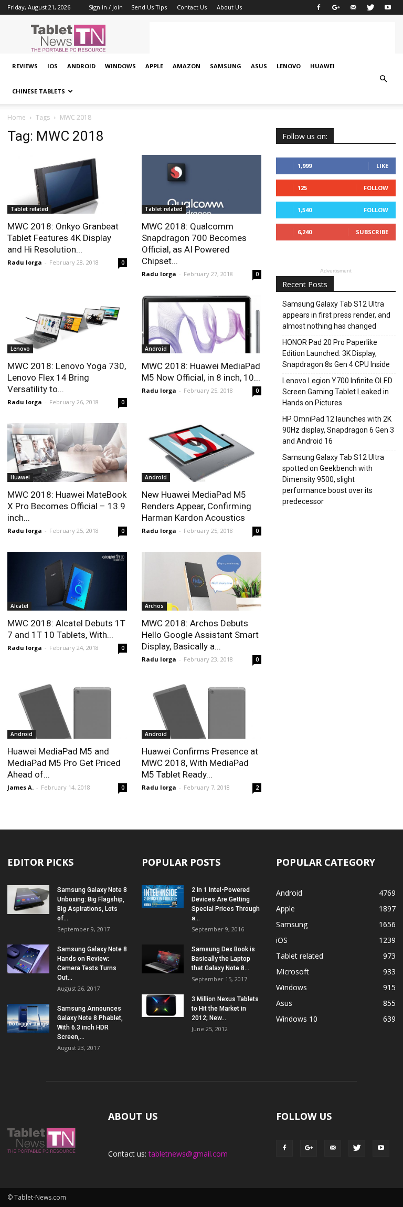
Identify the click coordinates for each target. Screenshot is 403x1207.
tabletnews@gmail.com (188, 1154)
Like (382, 166)
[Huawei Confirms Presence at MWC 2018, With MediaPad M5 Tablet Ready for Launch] (201, 709)
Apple (154, 66)
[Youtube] (388, 7)
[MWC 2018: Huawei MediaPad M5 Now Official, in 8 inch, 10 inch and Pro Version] (201, 324)
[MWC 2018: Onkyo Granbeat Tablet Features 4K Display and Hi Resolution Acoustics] (67, 184)
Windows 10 (296, 1019)
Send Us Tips (149, 7)
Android (81, 66)
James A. (20, 787)
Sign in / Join (106, 7)
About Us (229, 7)
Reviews (25, 66)
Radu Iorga (24, 262)
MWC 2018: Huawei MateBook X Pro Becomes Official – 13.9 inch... (66, 506)
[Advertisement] (272, 38)
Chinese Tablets (38, 91)
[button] (383, 78)
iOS (52, 66)
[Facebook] (318, 7)
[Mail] (353, 7)
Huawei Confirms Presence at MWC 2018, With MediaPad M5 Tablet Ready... (200, 763)
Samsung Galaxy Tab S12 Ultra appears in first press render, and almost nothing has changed (336, 315)
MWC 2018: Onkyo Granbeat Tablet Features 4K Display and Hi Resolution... (63, 238)
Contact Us (192, 7)
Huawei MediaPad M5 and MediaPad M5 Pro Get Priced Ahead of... (64, 763)
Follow (376, 188)
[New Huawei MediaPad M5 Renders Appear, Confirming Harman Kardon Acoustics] (201, 452)
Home (16, 117)
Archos (154, 606)
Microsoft (292, 972)
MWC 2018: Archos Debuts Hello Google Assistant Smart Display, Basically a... (200, 635)
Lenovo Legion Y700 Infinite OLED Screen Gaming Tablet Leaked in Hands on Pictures (337, 391)
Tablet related (29, 209)
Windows (120, 66)
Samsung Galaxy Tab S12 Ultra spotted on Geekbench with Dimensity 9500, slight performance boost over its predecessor (333, 479)
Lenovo (289, 66)
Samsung (225, 66)
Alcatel (19, 606)
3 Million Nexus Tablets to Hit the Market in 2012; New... (225, 1008)
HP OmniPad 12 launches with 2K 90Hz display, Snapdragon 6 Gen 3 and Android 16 (338, 430)
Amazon (186, 66)
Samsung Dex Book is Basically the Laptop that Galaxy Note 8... (223, 959)
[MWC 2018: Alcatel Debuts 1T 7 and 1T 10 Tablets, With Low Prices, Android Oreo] (67, 581)
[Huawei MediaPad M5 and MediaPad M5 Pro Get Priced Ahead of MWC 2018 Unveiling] (67, 709)
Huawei (322, 66)
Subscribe (372, 232)
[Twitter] (370, 7)
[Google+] (336, 7)
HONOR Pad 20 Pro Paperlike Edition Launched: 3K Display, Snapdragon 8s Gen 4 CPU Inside (336, 353)
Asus (259, 66)
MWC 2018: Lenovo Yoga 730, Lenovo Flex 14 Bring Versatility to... (66, 377)
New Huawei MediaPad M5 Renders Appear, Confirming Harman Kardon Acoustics (196, 506)
